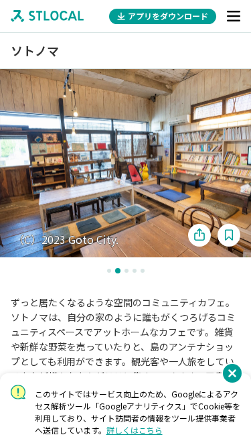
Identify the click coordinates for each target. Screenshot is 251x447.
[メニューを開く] (233, 16)
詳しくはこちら (134, 430)
